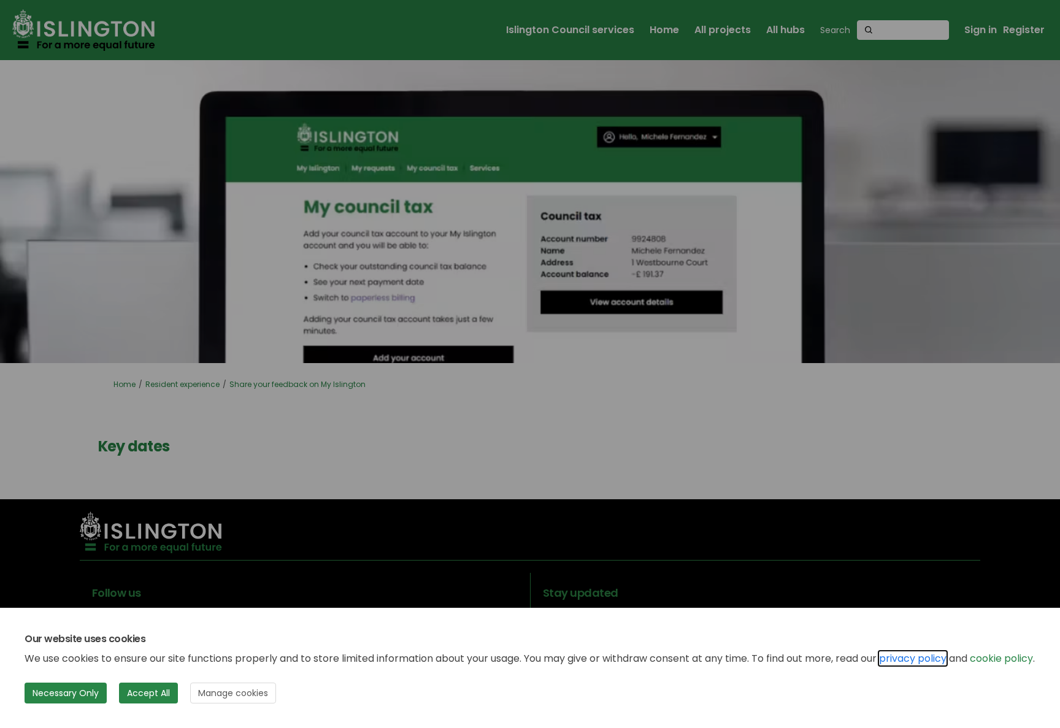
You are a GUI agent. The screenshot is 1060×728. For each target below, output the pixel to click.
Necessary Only (66, 693)
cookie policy (1001, 658)
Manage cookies (233, 693)
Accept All (148, 693)
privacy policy (913, 658)
